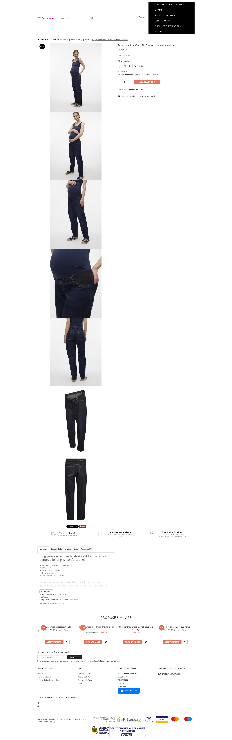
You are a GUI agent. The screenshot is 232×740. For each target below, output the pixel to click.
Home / (40, 39)
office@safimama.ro (170, 673)
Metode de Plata (84, 673)
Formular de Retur (85, 680)
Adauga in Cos (147, 82)
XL (135, 66)
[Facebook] (38, 703)
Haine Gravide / (52, 39)
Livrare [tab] (68, 549)
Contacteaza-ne (130, 691)
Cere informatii (148, 96)
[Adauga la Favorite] (66, 642)
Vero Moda (122, 49)
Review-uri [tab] (86, 549)
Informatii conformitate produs (51, 603)
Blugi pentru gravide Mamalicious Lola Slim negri (136, 628)
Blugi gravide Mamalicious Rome (175, 627)
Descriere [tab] (43, 549)
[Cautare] (92, 18)
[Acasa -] (45, 18)
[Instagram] (38, 709)
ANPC (80, 683)
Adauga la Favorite (127, 96)
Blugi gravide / (84, 39)
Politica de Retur (84, 677)
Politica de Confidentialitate (109, 661)
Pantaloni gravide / (68, 39)
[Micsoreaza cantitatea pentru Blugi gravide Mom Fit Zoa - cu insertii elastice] (120, 82)
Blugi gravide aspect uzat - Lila (57, 627)
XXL (141, 66)
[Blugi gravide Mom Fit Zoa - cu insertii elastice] (75, 77)
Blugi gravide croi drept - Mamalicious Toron (96, 628)
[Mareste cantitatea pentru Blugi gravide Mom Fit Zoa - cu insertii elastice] (129, 82)
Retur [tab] (76, 549)
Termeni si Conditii (44, 677)
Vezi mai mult (46, 591)
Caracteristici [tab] (56, 549)
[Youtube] (38, 706)
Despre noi (41, 673)
